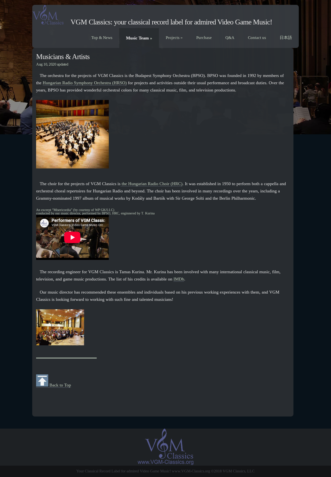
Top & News (101, 37)
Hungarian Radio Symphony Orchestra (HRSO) (85, 82)
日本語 (286, 37)
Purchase (204, 37)
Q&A (229, 37)
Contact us (257, 37)
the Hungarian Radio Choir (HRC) (151, 183)
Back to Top (59, 385)
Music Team (139, 38)
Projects (174, 37)
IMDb (178, 279)
